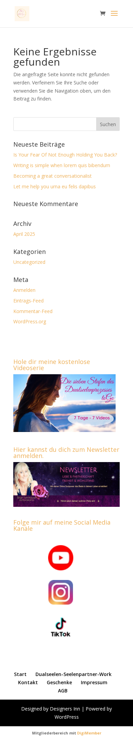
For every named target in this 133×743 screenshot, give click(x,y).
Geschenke (59, 682)
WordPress (67, 717)
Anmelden (24, 290)
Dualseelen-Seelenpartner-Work (73, 674)
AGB (63, 690)
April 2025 (24, 234)
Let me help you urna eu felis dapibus (54, 186)
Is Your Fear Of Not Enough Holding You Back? (65, 154)
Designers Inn (65, 708)
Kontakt (28, 682)
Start (20, 674)
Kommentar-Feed (33, 311)
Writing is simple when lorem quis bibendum (61, 165)
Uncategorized (29, 262)
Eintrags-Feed (28, 300)
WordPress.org (29, 321)
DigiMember (89, 732)
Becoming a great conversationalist (52, 176)
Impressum (94, 682)
